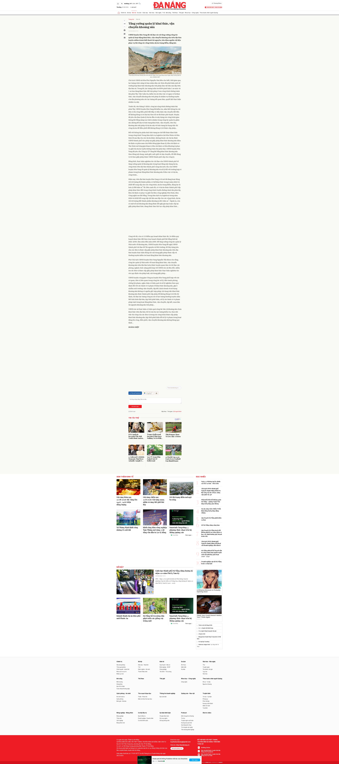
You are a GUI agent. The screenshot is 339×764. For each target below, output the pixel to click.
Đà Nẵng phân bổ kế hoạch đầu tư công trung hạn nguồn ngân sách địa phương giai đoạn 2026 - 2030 (211, 553)
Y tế (163, 12)
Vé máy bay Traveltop (203, 641)
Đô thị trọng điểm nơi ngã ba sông (180, 498)
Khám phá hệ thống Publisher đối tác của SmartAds (170, 758)
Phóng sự (205, 699)
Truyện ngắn (206, 667)
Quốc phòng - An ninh (124, 693)
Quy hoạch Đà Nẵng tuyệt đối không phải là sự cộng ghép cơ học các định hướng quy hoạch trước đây (211, 533)
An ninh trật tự (121, 696)
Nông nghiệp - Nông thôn (125, 713)
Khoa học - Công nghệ (192, 12)
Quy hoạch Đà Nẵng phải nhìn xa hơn (211, 519)
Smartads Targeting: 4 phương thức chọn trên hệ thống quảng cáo (181, 530)
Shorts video (207, 713)
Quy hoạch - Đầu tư (165, 665)
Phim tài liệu (206, 701)
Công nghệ (184, 682)
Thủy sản (119, 718)
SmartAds (160, 761)
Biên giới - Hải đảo (121, 701)
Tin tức (183, 718)
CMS (208, 762)
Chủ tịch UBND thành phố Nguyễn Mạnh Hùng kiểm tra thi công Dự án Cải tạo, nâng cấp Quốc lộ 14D (211, 491)
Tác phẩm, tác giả (207, 669)
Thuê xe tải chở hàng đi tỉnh (205, 625)
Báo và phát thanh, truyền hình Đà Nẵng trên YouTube (210, 754)
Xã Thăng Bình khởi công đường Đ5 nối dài (127, 528)
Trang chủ (131, 19)
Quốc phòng (120, 699)
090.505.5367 (210, 7)
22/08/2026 (123, 7)
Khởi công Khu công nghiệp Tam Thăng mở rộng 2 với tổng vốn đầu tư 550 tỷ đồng (155, 530)
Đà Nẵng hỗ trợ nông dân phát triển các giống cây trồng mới (153, 618)
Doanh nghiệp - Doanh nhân (145, 718)
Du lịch (139, 12)
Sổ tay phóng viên (165, 720)
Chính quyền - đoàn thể (123, 669)
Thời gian (169, 411)
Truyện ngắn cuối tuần (187, 720)
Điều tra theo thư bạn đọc (145, 699)
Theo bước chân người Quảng (209, 12)
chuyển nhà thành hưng (207, 628)
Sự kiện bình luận (165, 713)
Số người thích (177, 411)
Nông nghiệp (120, 716)
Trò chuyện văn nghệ (187, 727)
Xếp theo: (164, 411)
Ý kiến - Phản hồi (142, 696)
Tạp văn (205, 671)
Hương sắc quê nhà (186, 722)
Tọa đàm (205, 708)
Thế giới (181, 12)
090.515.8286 (218, 7)
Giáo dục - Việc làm (143, 665)
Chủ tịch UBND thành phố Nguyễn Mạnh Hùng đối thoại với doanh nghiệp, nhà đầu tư (211, 543)
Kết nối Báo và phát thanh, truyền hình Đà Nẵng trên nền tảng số (208, 742)
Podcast (184, 713)
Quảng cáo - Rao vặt (188, 693)
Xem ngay (195, 760)
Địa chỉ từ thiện (121, 686)
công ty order (201, 634)
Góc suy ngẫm (163, 718)
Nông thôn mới (121, 722)
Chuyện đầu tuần (164, 716)
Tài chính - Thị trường (165, 671)
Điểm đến (183, 667)
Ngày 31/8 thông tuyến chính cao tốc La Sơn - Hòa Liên (210, 482)
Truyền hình (206, 693)
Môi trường (120, 682)
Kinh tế (134, 12)
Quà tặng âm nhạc (186, 725)
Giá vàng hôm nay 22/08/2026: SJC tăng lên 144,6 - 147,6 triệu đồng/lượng (127, 501)
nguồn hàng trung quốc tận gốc (208, 631)
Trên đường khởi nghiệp (187, 729)
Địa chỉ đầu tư (142, 716)
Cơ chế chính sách (143, 720)
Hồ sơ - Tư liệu (206, 682)
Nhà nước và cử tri (122, 671)
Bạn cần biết (163, 696)
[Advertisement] (154, 221)
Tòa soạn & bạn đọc (144, 693)
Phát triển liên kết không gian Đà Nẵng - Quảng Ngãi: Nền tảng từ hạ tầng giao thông (211, 502)
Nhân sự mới (120, 674)
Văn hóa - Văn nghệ (155, 12)
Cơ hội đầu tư (142, 713)
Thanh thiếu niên (142, 671)
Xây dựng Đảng (121, 665)
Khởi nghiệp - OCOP (165, 667)
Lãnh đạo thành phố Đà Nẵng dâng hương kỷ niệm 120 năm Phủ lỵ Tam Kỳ (174, 572)
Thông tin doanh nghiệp (167, 693)
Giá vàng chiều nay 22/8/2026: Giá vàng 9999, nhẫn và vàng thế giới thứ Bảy (154, 501)
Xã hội (129, 12)
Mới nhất (134, 7)
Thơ (204, 665)
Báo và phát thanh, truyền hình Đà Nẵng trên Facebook (210, 751)
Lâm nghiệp (120, 720)
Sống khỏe (119, 684)
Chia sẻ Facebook (136, 393)
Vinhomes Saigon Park (204, 644)
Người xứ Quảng (207, 684)
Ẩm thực (183, 665)
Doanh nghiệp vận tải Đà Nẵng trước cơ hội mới (211, 562)
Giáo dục (145, 12)
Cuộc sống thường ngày (123, 688)
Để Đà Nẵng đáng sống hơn (210, 525)
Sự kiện (183, 669)
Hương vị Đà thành (208, 703)
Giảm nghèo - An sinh (144, 669)
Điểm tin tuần (206, 705)
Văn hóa (205, 674)
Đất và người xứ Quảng (187, 716)
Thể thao (175, 12)
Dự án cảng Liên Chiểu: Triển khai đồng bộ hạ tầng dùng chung (211, 511)
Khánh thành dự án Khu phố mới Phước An (128, 617)
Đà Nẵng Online (205, 747)
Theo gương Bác (121, 667)
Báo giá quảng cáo (177, 748)
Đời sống (168, 12)
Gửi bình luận (135, 406)
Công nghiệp (163, 669)
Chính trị (123, 12)
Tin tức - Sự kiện (207, 696)
